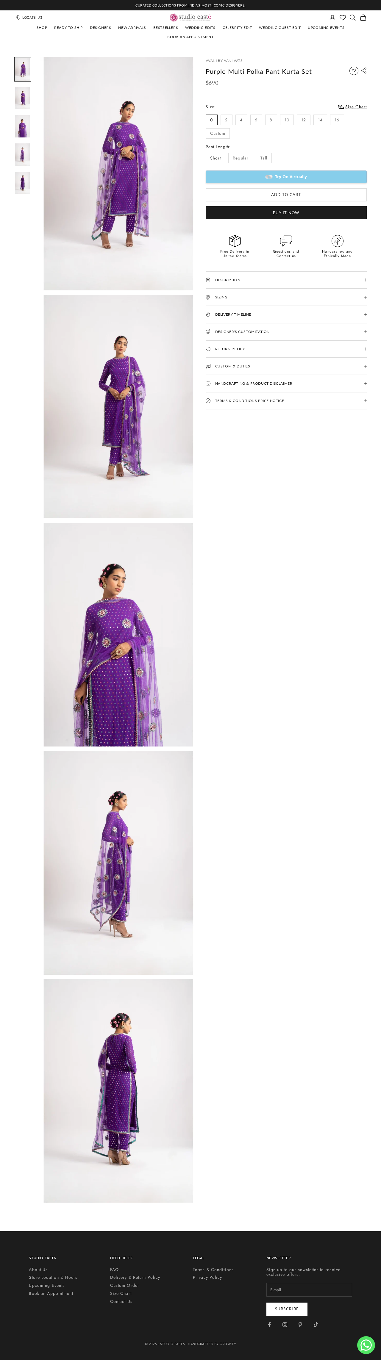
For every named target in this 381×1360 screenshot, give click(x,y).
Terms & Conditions (213, 1270)
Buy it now (286, 212)
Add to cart (286, 194)
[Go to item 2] (22, 98)
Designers (100, 27)
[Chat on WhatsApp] (366, 1345)
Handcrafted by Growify (212, 1344)
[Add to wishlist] (353, 70)
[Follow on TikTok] (316, 1325)
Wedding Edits (200, 27)
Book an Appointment (190, 37)
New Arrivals (132, 27)
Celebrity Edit (237, 27)
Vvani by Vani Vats (224, 60)
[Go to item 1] (22, 69)
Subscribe (287, 1308)
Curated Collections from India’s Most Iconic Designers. (190, 5)
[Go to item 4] (22, 154)
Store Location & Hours (53, 1277)
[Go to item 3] (22, 126)
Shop (42, 27)
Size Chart (121, 1293)
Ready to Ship (68, 27)
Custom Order (124, 1285)
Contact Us (121, 1301)
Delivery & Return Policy (135, 1277)
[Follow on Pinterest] (300, 1325)
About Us (38, 1270)
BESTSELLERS (165, 27)
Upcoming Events (326, 27)
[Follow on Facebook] (269, 1325)
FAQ (114, 1270)
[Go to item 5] (22, 183)
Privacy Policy (207, 1277)
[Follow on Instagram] (285, 1325)
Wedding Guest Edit (280, 27)
